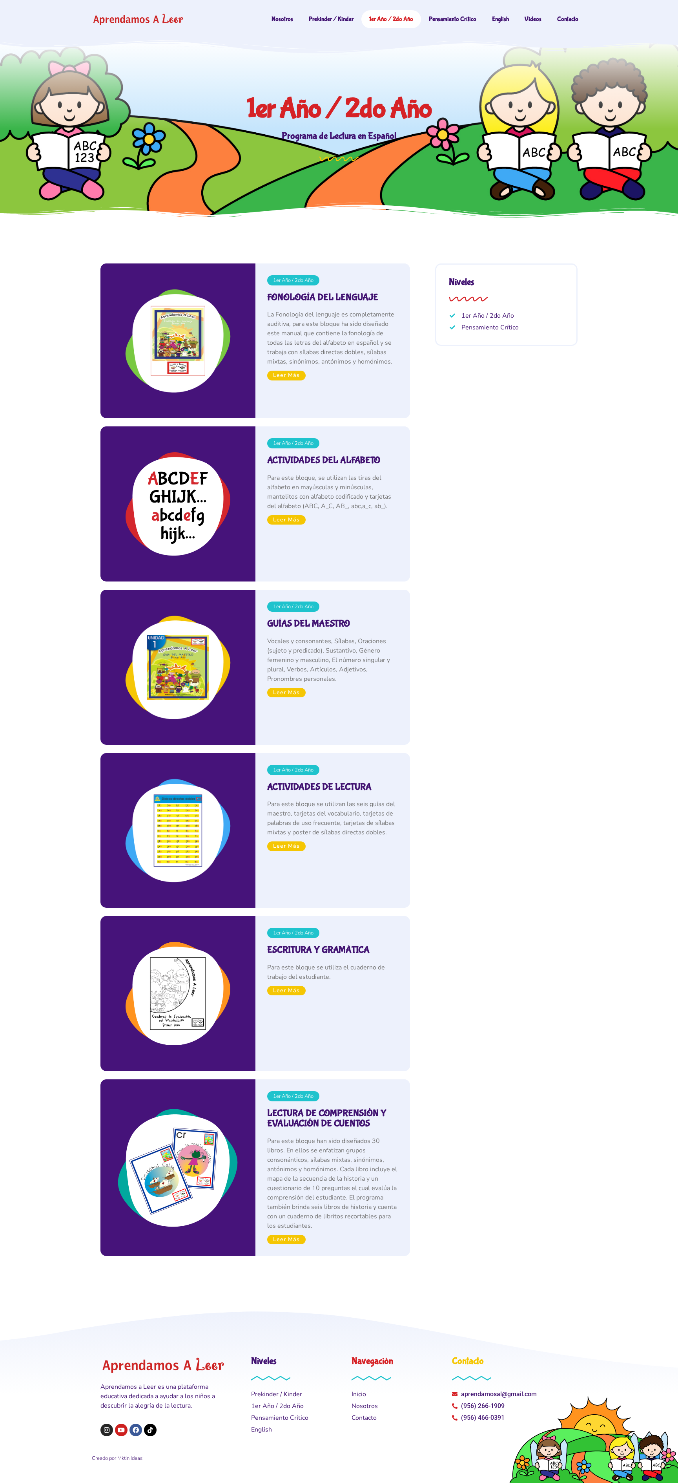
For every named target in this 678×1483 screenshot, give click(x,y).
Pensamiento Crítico (452, 19)
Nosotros (282, 19)
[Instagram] (106, 1430)
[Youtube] (121, 1430)
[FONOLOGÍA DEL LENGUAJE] (177, 341)
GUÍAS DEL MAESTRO (308, 623)
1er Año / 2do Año (391, 19)
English (500, 19)
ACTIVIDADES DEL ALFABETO (323, 460)
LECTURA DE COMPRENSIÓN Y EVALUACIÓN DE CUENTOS (326, 1118)
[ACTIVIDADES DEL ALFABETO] (177, 503)
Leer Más (286, 375)
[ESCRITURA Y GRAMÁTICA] (177, 993)
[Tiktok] (150, 1430)
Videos (533, 19)
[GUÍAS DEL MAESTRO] (177, 667)
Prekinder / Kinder (331, 19)
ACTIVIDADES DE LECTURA (319, 787)
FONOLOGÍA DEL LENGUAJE (322, 297)
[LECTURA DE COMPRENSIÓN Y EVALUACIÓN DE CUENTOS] (177, 1167)
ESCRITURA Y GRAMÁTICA (318, 950)
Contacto (567, 19)
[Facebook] (135, 1430)
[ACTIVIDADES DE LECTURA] (177, 830)
